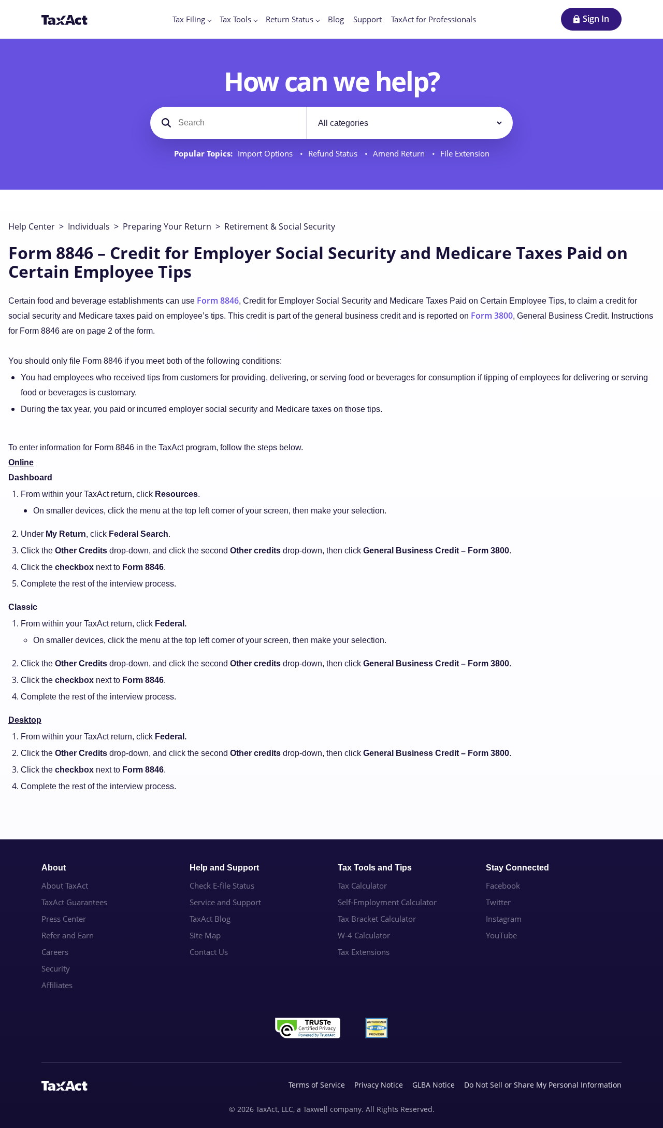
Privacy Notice (378, 1085)
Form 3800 (492, 315)
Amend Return (400, 153)
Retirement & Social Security (279, 226)
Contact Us (209, 952)
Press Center (63, 918)
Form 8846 (218, 300)
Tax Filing (188, 19)
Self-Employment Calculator (387, 902)
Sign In (596, 18)
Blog (336, 19)
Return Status (289, 19)
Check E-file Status (222, 885)
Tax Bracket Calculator (377, 918)
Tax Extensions (364, 952)
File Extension (464, 153)
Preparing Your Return (167, 226)
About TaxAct (64, 885)
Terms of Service (317, 1085)
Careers (54, 952)
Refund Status (333, 153)
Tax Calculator (362, 885)
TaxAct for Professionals (433, 19)
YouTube (501, 935)
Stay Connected (517, 867)
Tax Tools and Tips (375, 867)
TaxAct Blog (210, 918)
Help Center (31, 226)
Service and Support (225, 902)
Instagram (504, 918)
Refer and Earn (67, 935)
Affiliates (57, 985)
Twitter (498, 902)
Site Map (205, 935)
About (53, 867)
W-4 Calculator (364, 935)
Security (55, 968)
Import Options (266, 153)
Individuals (89, 226)
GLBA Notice (433, 1085)
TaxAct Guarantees (74, 902)
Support (367, 19)
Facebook (503, 885)
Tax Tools (235, 19)
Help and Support (224, 867)
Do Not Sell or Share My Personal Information (543, 1085)
